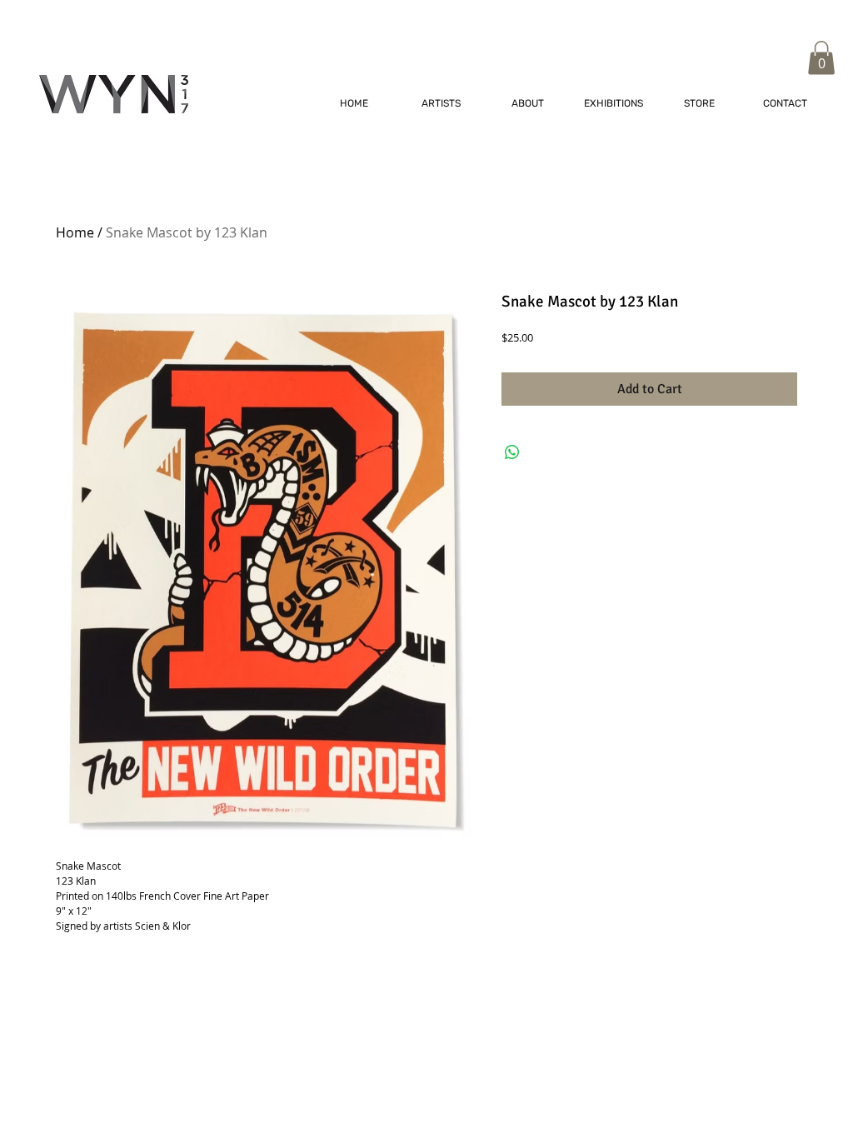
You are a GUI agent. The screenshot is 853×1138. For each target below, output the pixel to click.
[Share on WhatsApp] (512, 452)
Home (75, 232)
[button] (821, 58)
